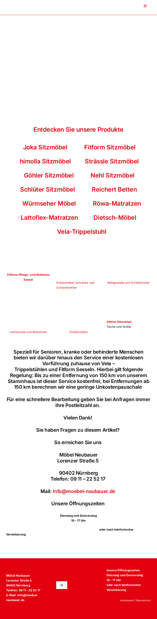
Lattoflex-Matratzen (49, 217)
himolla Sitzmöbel (44, 161)
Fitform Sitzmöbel (109, 147)
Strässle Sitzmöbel (112, 161)
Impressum (126, 600)
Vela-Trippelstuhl (78, 231)
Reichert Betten (114, 189)
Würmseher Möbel (49, 203)
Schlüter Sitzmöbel (47, 189)
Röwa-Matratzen (117, 203)
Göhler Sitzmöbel (48, 175)
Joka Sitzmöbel (45, 147)
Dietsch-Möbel (114, 217)
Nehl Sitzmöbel (112, 175)
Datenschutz (143, 600)
